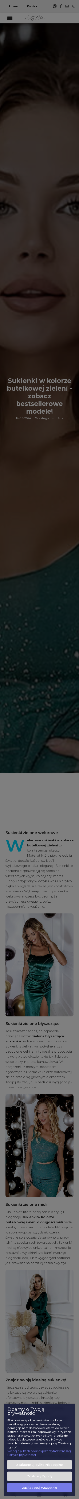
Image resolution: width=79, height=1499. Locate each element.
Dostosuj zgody (39, 1476)
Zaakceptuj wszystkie (39, 1488)
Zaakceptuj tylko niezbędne (39, 1465)
